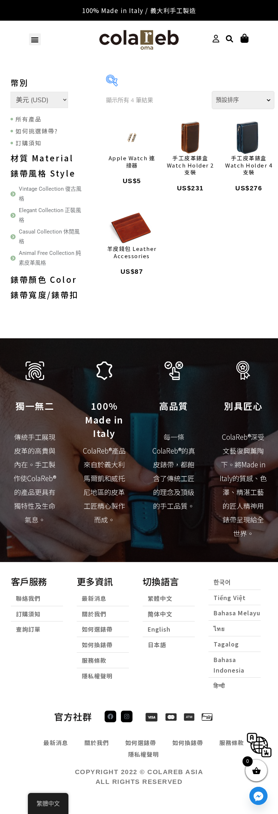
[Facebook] (110, 716)
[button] (35, 39)
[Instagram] (126, 716)
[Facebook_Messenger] (258, 796)
